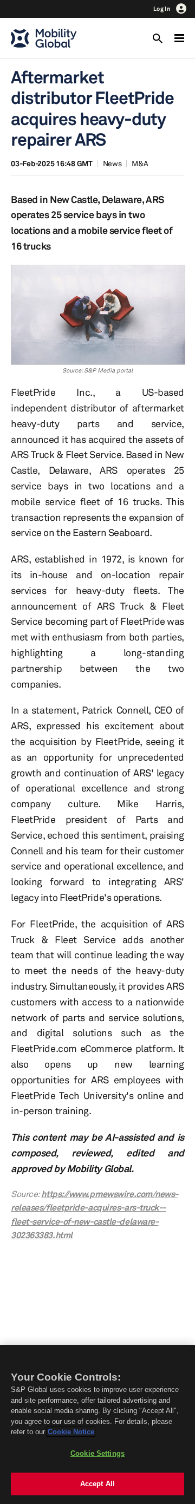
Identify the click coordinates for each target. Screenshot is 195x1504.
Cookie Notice (71, 1432)
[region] (97, 1424)
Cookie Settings (97, 1453)
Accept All (97, 1484)
